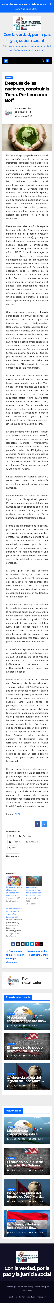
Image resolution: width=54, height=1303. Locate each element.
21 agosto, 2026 (18, 1139)
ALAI (17, 814)
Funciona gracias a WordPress (18, 1287)
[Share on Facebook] (37, 826)
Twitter (22, 1297)
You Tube (31, 1297)
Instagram (42, 1297)
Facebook (12, 1297)
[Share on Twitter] (44, 826)
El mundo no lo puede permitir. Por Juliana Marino (25, 1051)
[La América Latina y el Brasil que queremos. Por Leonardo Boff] (14, 881)
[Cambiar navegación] (25, 61)
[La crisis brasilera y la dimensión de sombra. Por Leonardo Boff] (16, 922)
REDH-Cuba (25, 108)
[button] (43, 60)
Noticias (11, 1220)
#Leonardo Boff (23, 116)
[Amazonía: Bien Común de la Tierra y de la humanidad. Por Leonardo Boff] (34, 881)
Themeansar (27, 1290)
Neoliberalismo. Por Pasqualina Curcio (37, 953)
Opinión (9, 77)
